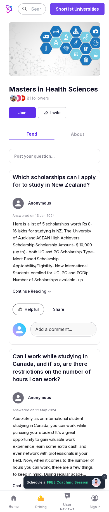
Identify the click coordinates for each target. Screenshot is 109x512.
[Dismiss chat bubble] (104, 473)
